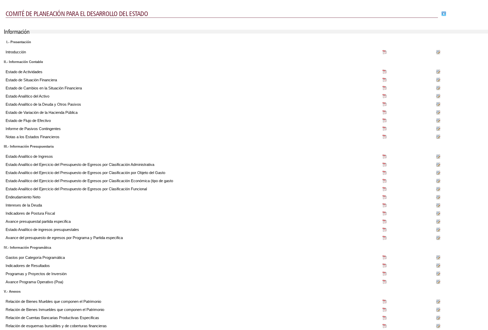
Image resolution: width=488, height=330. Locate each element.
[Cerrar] (443, 13)
